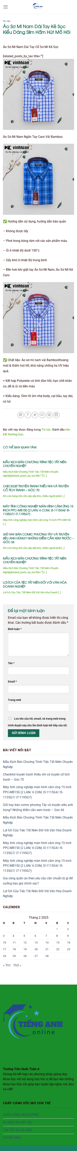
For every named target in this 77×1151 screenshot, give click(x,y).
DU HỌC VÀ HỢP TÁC (17, 1122)
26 (25, 956)
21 (47, 949)
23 (68, 949)
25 (14, 956)
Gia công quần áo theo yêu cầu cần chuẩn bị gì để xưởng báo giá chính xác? (38, 880)
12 (25, 942)
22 (57, 949)
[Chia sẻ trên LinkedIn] (56, 415)
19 (25, 949)
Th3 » (17, 965)
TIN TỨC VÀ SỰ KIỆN (17, 1130)
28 (47, 956)
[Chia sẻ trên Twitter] (35, 415)
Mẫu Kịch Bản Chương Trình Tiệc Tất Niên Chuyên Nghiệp (34, 464)
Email (12, 681)
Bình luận (15, 629)
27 (36, 956)
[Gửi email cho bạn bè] (42, 415)
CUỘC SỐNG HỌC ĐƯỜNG (21, 1115)
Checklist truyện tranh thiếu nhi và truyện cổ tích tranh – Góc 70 (36, 488)
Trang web (14, 700)
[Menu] (5, 7)
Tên (11, 663)
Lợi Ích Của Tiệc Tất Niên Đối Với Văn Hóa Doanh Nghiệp (35, 584)
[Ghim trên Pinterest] (49, 415)
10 (4, 942)
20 (36, 949)
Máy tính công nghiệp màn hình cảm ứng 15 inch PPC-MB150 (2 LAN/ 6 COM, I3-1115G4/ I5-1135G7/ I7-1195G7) (38, 510)
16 (68, 942)
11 (14, 942)
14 (47, 942)
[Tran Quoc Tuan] (38, 7)
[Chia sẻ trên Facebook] (27, 415)
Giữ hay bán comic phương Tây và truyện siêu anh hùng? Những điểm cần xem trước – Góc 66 (38, 538)
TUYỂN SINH (12, 1138)
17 (4, 949)
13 (36, 942)
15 (57, 942)
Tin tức (7, 20)
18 (14, 949)
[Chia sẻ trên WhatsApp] (20, 415)
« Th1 (7, 965)
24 (4, 956)
